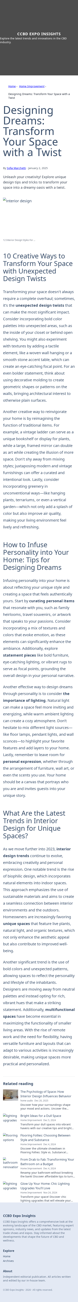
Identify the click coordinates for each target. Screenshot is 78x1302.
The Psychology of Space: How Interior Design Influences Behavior (45, 1094)
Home (12, 86)
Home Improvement (31, 86)
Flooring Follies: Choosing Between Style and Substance (45, 1137)
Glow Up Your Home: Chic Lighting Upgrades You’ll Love (45, 1186)
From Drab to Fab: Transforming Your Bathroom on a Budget (47, 1161)
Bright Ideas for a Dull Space (40, 1116)
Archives (8, 1261)
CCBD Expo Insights (39, 33)
